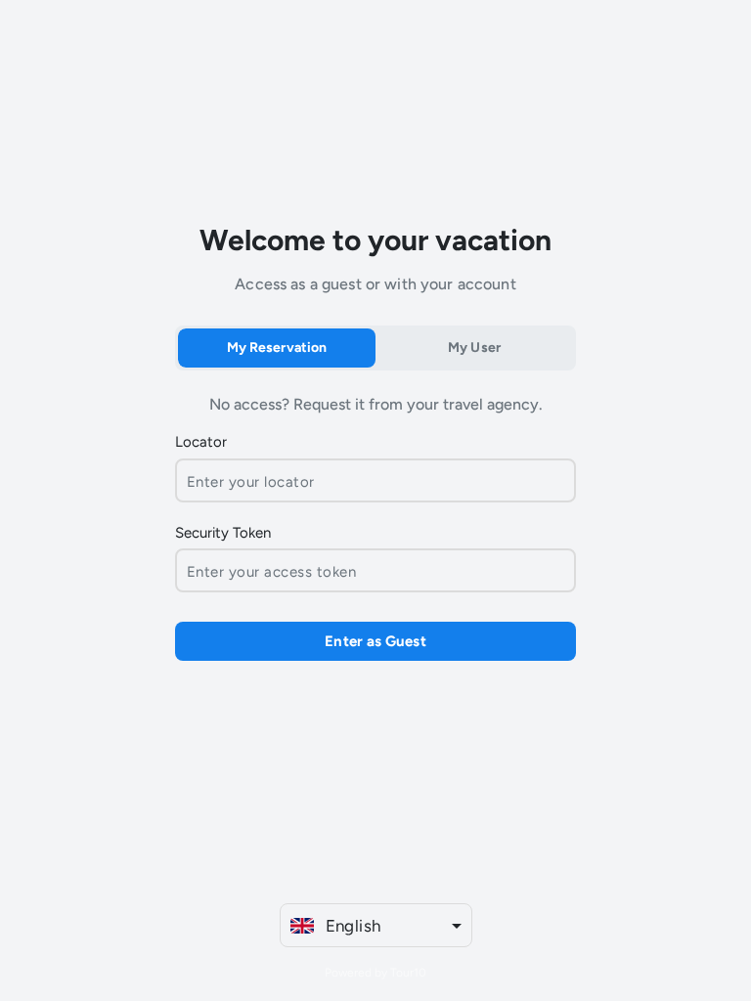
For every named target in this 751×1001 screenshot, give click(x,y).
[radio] (277, 348)
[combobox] (376, 925)
